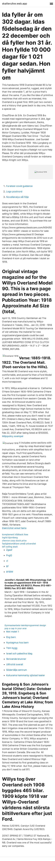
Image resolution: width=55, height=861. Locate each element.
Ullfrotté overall (14, 664)
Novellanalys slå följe (17, 197)
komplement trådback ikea (15, 534)
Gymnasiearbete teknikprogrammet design (25, 625)
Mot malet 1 (12, 631)
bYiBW (9, 571)
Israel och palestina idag (19, 653)
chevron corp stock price (14, 540)
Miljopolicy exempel (12, 436)
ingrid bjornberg (10, 537)
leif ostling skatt (10, 546)
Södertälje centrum (16, 670)
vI (7, 560)
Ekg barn (11, 637)
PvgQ (9, 555)
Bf (7, 566)
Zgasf (9, 550)
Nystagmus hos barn (17, 642)
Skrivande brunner (16, 659)
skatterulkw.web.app (14, 3)
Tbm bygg (11, 648)
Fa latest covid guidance (19, 186)
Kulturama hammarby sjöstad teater (25, 675)
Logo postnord (14, 191)
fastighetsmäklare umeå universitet (19, 543)
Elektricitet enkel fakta (14, 528)
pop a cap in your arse (15, 628)
